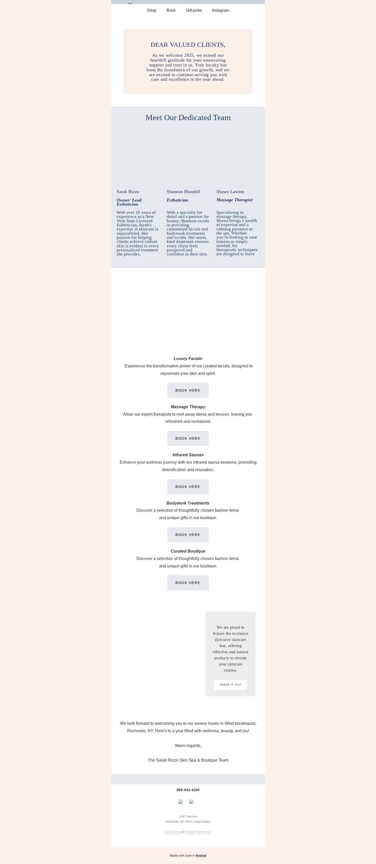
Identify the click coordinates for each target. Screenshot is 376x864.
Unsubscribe (173, 831)
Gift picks (194, 10)
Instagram (220, 10)
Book (171, 10)
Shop (151, 10)
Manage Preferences (198, 831)
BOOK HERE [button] (188, 390)
